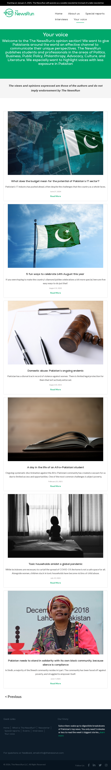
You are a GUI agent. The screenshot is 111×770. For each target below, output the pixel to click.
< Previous (13, 696)
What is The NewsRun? (24, 728)
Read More (55, 196)
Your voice (80, 19)
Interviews (61, 19)
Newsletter (44, 728)
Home (58, 13)
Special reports (94, 13)
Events (26, 731)
